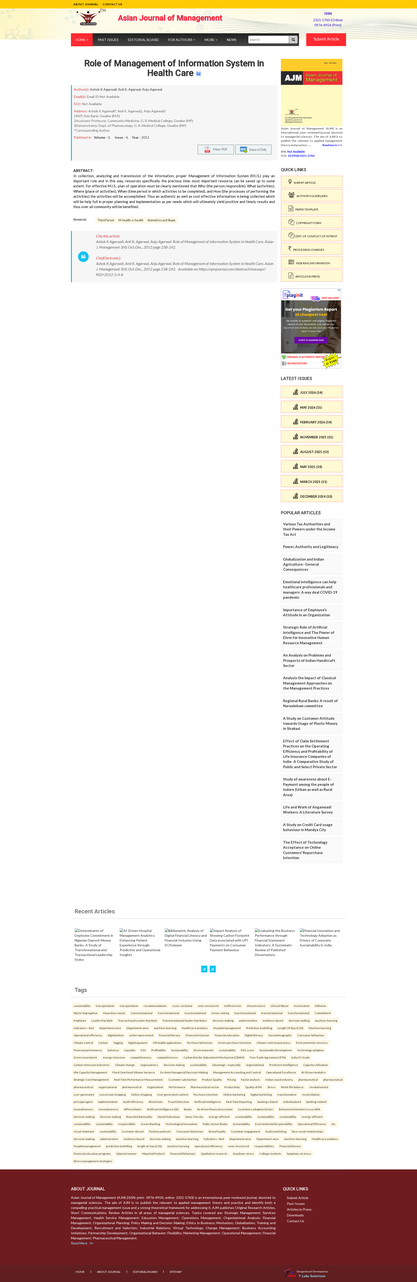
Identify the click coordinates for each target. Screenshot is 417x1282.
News (231, 40)
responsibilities (264, 1146)
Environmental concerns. (312, 1042)
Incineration (302, 1005)
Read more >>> (332, 145)
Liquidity (129, 1050)
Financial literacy (169, 1035)
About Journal (85, 4)
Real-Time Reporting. (239, 1101)
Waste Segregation (86, 1013)
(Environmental (203, 1050)
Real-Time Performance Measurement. (138, 1079)
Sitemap (175, 1272)
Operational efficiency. (88, 1035)
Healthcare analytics (195, 1028)
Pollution (320, 1005)
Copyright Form (307, 223)
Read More (80, 1243)
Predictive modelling (259, 1028)
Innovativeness (83, 1109)
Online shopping (141, 1094)
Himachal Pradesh (153, 1153)
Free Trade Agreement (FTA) (268, 1057)
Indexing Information (312, 263)
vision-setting (220, 1013)
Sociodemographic (280, 1035)
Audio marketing (275, 1131)
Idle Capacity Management (90, 1072)
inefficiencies (233, 1005)
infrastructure (256, 1005)
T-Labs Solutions (312, 1276)
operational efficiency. (209, 1146)
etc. (333, 1124)
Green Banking (150, 1124)
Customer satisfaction (182, 1079)
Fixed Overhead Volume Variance (133, 1072)
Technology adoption (310, 1050)
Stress (271, 1087)
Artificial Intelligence (207, 1101)
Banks (188, 1109)
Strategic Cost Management (91, 1079)
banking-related (267, 1101)
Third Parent (105, 220)
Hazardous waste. (114, 1013)
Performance (177, 1087)
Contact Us (112, 4)
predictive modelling (119, 1146)
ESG (143, 1050)
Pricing (231, 1079)
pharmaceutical (308, 1079)
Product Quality (212, 1079)
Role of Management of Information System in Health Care (174, 68)
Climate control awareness (274, 1042)
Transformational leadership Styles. (184, 1020)
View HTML (257, 149)
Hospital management (227, 1028)
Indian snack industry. (279, 1079)
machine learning (178, 1146)
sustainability (82, 1005)
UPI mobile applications (167, 1042)
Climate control (83, 1042)
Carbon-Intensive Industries (92, 1064)
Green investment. (85, 1057)
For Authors (180, 40)
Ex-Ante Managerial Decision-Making (184, 1072)
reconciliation (311, 1094)
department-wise (110, 1028)
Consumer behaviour (310, 1035)
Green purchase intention (234, 1042)
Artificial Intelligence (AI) (163, 1109)
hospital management (87, 1146)
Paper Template (306, 209)
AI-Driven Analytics (313, 1072)
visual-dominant (84, 1131)
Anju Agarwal (152, 89)
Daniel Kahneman (169, 1116)
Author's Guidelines (311, 196)
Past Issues (108, 40)
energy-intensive (114, 1057)
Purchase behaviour (200, 1042)
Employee (80, 1020)
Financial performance (88, 1050)
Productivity (232, 1087)
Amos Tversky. (194, 1116)
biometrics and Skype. (162, 220)
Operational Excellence (281, 1072)
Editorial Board (143, 40)
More (210, 40)
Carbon (103, 1042)
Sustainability (241, 1124)
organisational (107, 1087)
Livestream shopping (112, 1094)
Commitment (323, 1013)
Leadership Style (102, 1020)
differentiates (133, 1109)
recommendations (155, 1005)
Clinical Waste (280, 1005)
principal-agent (83, 1101)
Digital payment (137, 1042)
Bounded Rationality (139, 1116)
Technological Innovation (181, 1124)
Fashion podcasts (160, 1131)
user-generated (84, 1094)
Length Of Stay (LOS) (290, 1028)
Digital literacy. (254, 1035)
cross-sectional (182, 1005)
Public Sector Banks (215, 1124)
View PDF (219, 149)
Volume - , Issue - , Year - (121, 137)
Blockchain (156, 1101)
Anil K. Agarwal (129, 89)
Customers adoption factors (256, 1109)
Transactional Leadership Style (137, 1020)
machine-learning (326, 1020)
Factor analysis (250, 1079)
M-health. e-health (130, 220)
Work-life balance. (292, 1087)
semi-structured (208, 1005)
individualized (292, 1101)
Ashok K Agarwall (103, 89)
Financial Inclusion (197, 1035)
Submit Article (326, 38)
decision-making (223, 1020)
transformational (142, 1013)
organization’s (149, 1064)
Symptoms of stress (299, 1153)
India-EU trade (300, 1057)
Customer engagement (245, 1131)
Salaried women (126, 1153)
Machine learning (320, 1028)
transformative (287, 1094)
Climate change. (125, 1064)
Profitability (158, 1050)
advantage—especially (226, 1064)
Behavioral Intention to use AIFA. (299, 1109)
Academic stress (243, 1153)
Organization (155, 1087)
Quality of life (253, 1087)
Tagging (118, 1042)
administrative (248, 1020)
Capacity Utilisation (315, 1064)
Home (80, 40)
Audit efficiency (133, 1101)
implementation (108, 1101)
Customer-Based (133, 1131)
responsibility (126, 1124)
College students (270, 1153)
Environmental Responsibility (273, 1124)
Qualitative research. (214, 1153)
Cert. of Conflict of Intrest (315, 236)
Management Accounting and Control (237, 1072)
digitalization (116, 1035)
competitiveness (141, 1057)
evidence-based (273, 1020)
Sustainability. (179, 1050)
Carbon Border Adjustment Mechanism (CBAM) (213, 1057)
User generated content (172, 1094)
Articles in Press (306, 276)
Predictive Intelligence (283, 1064)
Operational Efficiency (312, 1124)
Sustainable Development (275, 1050)
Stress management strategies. (93, 1161)
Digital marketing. (261, 1094)
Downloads (295, 1215)
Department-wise (137, 1028)
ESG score (247, 1050)
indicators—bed (84, 1028)
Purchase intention (206, 1094)
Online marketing (234, 1094)
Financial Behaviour (182, 1153)
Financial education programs (92, 1153)
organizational (255, 1064)
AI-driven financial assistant (215, 1109)
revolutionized (318, 1087)
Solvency (113, 1050)
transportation (105, 1005)
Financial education (227, 1035)
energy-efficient (219, 1116)
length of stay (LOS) (149, 1146)
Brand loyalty (217, 1131)
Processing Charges (307, 249)
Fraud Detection (178, 1101)
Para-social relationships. (308, 1131)
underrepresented (141, 1035)
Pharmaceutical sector (205, 1087)
